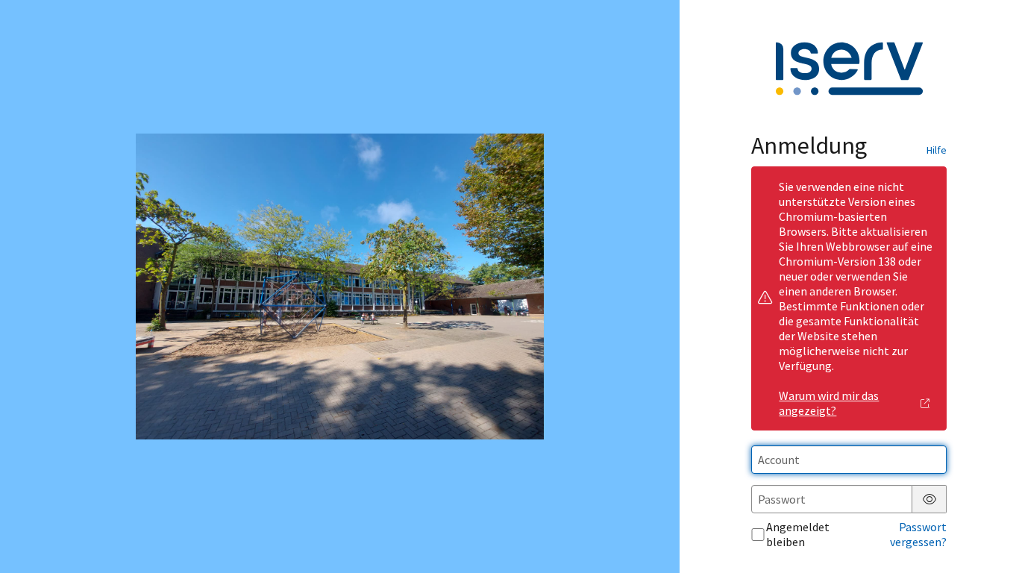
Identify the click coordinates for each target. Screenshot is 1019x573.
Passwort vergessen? (918, 534)
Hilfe (936, 150)
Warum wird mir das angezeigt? (829, 403)
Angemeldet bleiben (798, 534)
